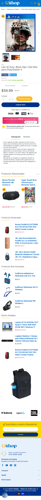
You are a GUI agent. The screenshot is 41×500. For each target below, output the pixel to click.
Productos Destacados (11, 217)
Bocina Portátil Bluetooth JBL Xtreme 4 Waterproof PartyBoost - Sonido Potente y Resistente (10, 182)
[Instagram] (15, 465)
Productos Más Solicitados (12, 266)
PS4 (2, 64)
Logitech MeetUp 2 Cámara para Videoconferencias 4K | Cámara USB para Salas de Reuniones (26, 338)
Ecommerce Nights (30, 491)
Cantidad (4, 96)
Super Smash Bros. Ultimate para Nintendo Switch (29, 182)
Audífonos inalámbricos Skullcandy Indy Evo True (25, 274)
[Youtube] (7, 465)
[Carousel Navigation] (38, 174)
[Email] (11, 465)
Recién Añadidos (8, 315)
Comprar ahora (20, 105)
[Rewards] (5, 495)
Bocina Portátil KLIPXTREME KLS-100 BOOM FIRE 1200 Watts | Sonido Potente (26, 226)
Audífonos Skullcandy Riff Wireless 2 (25, 302)
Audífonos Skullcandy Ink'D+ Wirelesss (26, 288)
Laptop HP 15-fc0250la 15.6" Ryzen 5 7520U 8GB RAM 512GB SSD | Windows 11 (26, 324)
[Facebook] (2, 465)
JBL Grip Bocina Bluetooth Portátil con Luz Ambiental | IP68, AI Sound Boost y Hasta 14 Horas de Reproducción (27, 240)
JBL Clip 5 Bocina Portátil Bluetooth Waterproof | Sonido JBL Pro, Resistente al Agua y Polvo (27, 254)
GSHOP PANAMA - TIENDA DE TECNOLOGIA (22, 489)
